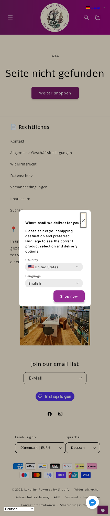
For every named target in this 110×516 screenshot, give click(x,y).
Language (33, 276)
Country (31, 259)
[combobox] (43, 266)
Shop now (69, 296)
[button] (92, 503)
